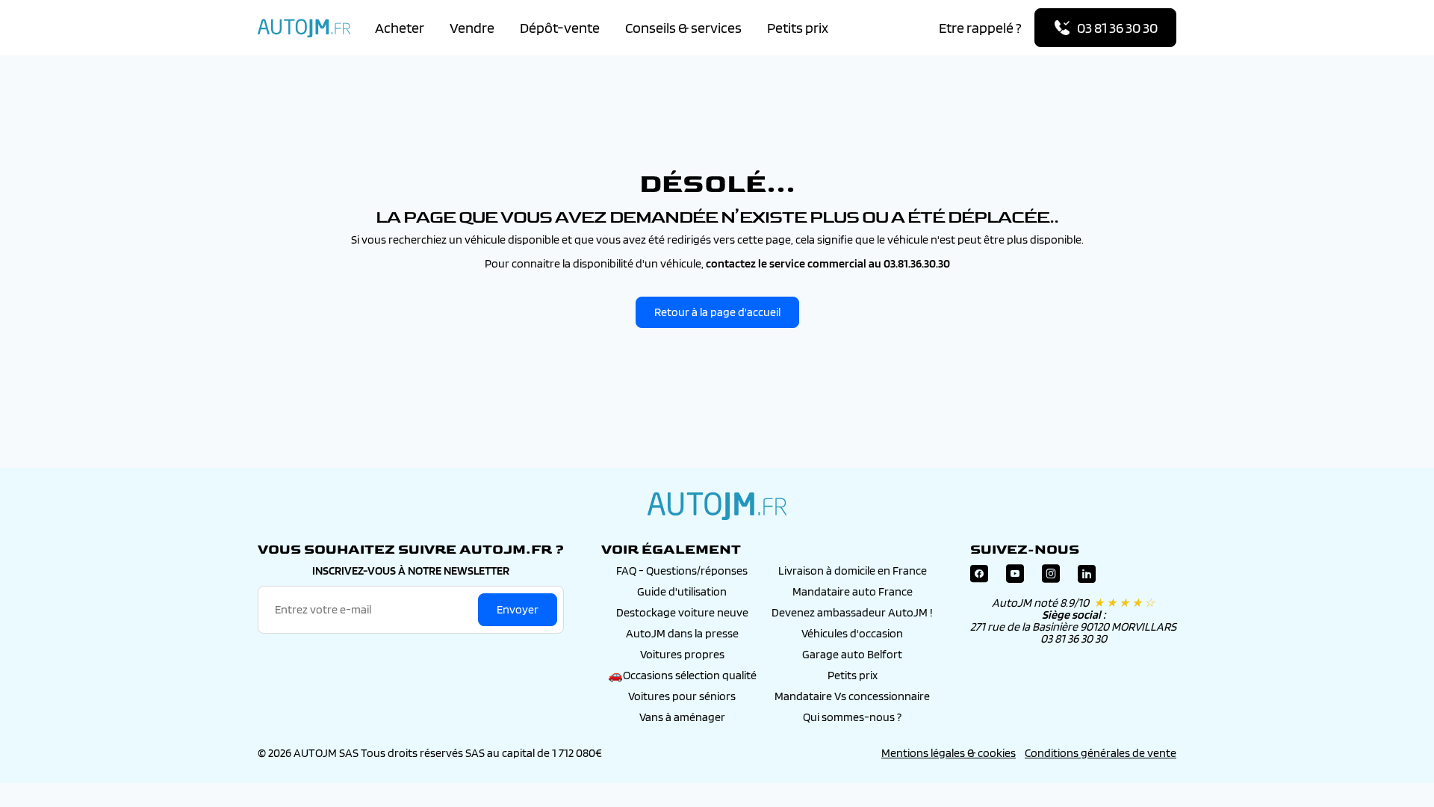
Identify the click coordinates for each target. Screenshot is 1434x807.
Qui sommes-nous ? (852, 717)
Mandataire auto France (852, 591)
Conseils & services (683, 28)
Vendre (472, 28)
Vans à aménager (682, 717)
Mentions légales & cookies (948, 753)
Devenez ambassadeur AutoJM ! (852, 612)
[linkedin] (1087, 577)
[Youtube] (1015, 577)
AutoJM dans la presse (682, 633)
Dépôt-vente (560, 28)
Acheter (399, 28)
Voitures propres (682, 654)
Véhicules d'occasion (852, 633)
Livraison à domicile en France (852, 570)
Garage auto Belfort (852, 654)
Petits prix (797, 28)
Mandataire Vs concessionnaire (852, 696)
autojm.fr (717, 506)
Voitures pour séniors (682, 696)
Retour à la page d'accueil (717, 312)
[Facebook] (979, 577)
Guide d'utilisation (682, 591)
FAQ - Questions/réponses (682, 570)
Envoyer (517, 609)
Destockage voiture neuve (682, 612)
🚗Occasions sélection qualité (682, 675)
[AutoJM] (304, 28)
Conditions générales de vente (1100, 753)
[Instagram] (1051, 577)
